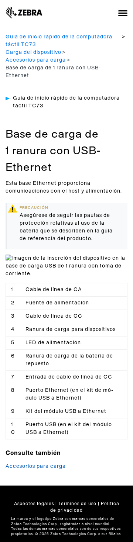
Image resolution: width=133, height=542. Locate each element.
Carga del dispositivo (33, 52)
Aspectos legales (34, 503)
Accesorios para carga (36, 60)
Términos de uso (77, 503)
